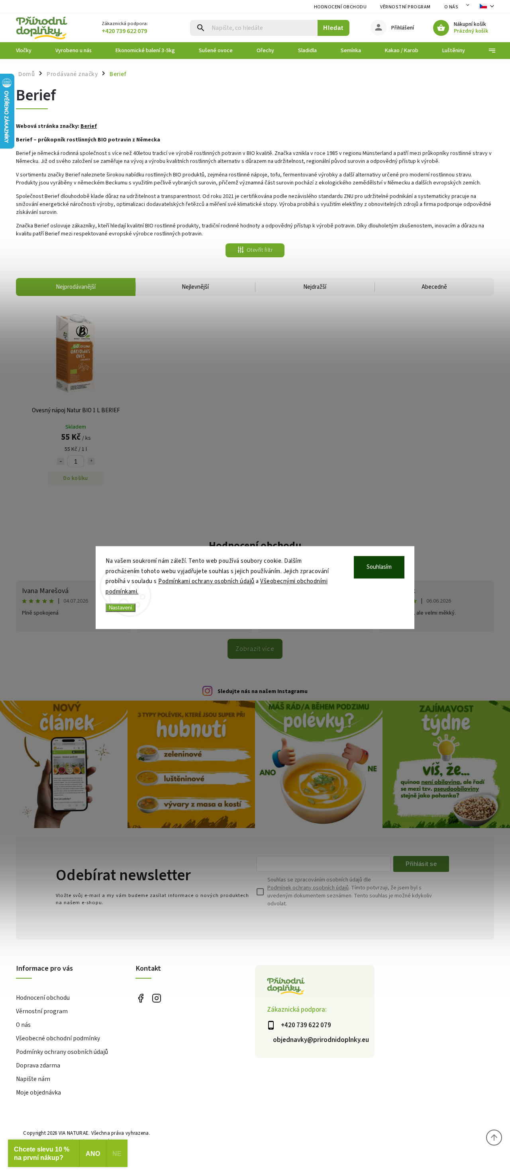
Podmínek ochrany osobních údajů (308, 888)
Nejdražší (314, 287)
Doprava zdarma (38, 1065)
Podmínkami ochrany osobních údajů (206, 581)
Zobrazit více (255, 648)
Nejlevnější (195, 287)
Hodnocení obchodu (340, 7)
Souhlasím (379, 567)
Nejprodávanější (76, 287)
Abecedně (434, 287)
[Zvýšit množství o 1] (91, 461)
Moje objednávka (38, 1092)
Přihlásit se (421, 863)
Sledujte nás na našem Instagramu (263, 691)
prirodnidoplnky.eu (156, 998)
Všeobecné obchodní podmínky (58, 1038)
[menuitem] (29, 50)
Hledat (333, 27)
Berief (88, 126)
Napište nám (33, 1079)
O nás (451, 7)
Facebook (140, 998)
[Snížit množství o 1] (60, 461)
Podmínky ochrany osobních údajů (62, 1052)
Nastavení (120, 608)
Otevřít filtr (260, 250)
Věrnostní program (405, 7)
